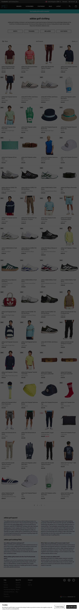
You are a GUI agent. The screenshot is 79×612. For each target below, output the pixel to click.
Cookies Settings (59, 607)
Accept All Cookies (71, 607)
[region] (39, 607)
